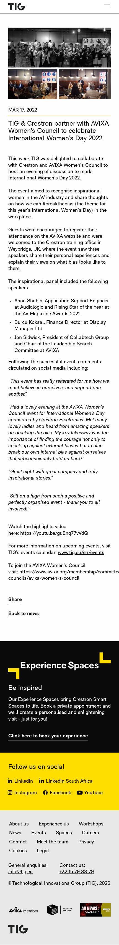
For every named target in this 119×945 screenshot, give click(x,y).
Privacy (86, 842)
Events (38, 833)
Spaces (64, 833)
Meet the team (52, 842)
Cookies (18, 851)
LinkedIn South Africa (69, 781)
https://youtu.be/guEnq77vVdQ (54, 533)
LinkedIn (23, 781)
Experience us (54, 824)
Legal (43, 851)
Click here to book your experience (48, 736)
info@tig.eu (20, 872)
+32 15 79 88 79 (77, 872)
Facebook (60, 793)
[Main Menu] (107, 6)
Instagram (25, 793)
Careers (90, 833)
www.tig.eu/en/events (81, 552)
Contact (18, 842)
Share (15, 599)
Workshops (91, 824)
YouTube (93, 793)
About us (19, 824)
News (15, 833)
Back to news (23, 614)
